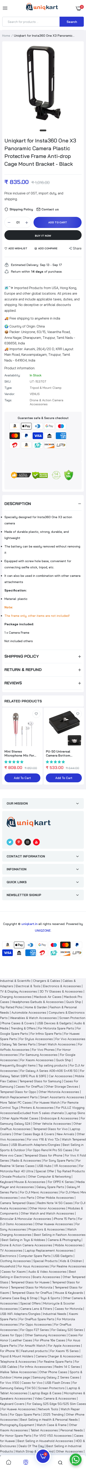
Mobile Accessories (69, 1245)
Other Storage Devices (61, 1087)
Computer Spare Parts (35, 1256)
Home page (22, 1377)
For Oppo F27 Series (34, 1330)
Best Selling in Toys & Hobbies (23, 1240)
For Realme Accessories (68, 1266)
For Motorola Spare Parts (56, 1028)
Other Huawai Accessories (54, 1224)
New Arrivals (65, 1134)
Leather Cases (21, 1340)
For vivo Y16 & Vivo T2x (43, 1139)
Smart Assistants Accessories (62, 1097)
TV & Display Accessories (18, 991)
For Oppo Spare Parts (25, 1414)
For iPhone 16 (9, 1351)
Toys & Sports (50, 1298)
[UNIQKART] (42, 8)
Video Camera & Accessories (55, 1398)
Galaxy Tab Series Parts (19, 1044)
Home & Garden (36, 1007)
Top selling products (52, 1065)
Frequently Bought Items (18, 1065)
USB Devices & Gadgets (54, 1023)
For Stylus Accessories (36, 1039)
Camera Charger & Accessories (58, 1356)
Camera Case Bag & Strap (19, 1298)
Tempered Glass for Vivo (50, 1129)
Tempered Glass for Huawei (30, 1282)
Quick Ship (73, 1002)
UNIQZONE (43, 931)
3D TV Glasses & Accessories (61, 991)
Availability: (12, 375)
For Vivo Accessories (70, 1039)
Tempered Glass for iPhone (43, 1155)
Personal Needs (71, 1430)
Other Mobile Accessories (55, 1198)
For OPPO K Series (61, 1182)
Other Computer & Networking (49, 1176)
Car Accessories (61, 1076)
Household (7, 1266)
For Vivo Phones (43, 1050)
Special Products (45, 1261)
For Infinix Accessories (36, 1367)
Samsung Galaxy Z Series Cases (55, 1377)
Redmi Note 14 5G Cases (55, 1203)
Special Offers (30, 1303)
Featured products (34, 1351)
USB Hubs (44, 1166)
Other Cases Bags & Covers (34, 1134)
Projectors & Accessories (46, 1229)
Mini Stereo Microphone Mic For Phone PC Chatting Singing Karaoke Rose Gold (20, 753)
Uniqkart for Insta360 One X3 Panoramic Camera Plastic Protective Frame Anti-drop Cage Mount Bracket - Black (40, 152)
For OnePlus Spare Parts (36, 1319)
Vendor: (9, 394)
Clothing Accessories (15, 1261)
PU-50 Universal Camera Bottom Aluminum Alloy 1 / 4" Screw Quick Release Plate (62, 753)
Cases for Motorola (68, 1309)
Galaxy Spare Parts (50, 1187)
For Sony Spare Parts (58, 1160)
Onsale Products (14, 1176)
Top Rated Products (71, 1171)
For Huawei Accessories (19, 1409)
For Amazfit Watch (32, 1346)
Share (77, 248)
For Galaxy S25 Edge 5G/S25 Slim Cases (56, 1404)
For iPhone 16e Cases (50, 1340)
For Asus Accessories (33, 1266)
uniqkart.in (29, 924)
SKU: (7, 381)
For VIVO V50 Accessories (53, 1436)
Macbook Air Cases (48, 997)
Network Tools (48, 1409)
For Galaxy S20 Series (67, 1330)
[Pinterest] (18, 842)
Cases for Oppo (11, 1335)
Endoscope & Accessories (59, 1118)
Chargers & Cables (46, 981)
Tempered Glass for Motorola (31, 1287)
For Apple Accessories (64, 1346)
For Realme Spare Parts (55, 1362)
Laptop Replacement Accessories (49, 1250)
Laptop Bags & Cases (46, 1393)
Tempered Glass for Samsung (40, 1081)
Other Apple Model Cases (20, 1118)
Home (6, 36)
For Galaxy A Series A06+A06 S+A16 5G (49, 1071)
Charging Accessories (16, 997)
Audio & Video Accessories (47, 1272)
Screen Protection (72, 1018)
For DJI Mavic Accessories (39, 1192)
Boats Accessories (46, 1277)
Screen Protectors (51, 1388)
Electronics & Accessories (62, 986)
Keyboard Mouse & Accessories (22, 1182)
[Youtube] (36, 842)
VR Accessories (65, 1166)
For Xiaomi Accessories (37, 1060)
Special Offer (45, 1171)
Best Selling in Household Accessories (45, 1441)
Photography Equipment (17, 1425)
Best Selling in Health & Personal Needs (49, 1420)
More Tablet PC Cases (16, 1102)
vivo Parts (27, 1198)
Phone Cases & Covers (18, 1023)
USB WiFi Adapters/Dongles (20, 1314)
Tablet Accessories (44, 1430)
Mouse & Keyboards (69, 1293)
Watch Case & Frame (52, 1425)
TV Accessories (11, 1250)
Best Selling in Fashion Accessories (60, 1235)
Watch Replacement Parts (19, 1097)
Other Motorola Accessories (59, 1092)
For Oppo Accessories (36, 1324)
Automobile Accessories (28, 1013)
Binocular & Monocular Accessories (25, 1219)
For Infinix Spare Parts (46, 1034)
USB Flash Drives (57, 1383)
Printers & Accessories (37, 1108)
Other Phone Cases (53, 1372)
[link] (36, 714)
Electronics (8, 1256)
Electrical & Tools (28, 986)
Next (78, 746)
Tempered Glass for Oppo (18, 1092)
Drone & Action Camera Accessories (26, 1245)
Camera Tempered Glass (17, 1203)
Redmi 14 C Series (67, 1367)
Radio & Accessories (26, 1160)
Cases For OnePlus (29, 1087)
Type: (8, 388)
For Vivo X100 (9, 1383)
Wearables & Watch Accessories (33, 1018)
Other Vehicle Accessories (52, 1124)
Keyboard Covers (12, 1404)
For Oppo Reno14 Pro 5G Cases (50, 1150)
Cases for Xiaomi (14, 1272)
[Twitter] (10, 842)
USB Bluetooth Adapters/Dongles (35, 1145)
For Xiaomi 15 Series (64, 1351)
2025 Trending (53, 1414)
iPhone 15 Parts (65, 1219)
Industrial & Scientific (15, 981)
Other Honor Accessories (47, 1208)
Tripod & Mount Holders (16, 1356)
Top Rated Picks (11, 1007)
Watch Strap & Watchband (34, 1451)
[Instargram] (27, 842)
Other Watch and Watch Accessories (47, 1213)
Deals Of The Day (31, 1446)
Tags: (8, 400)
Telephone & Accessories (18, 1362)
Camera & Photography (64, 1240)
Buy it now (43, 235)
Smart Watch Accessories (57, 1044)
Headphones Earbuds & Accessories (38, 1002)
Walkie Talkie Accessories (18, 1372)
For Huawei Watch (47, 1102)
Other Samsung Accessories (45, 1335)
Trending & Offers (23, 1028)
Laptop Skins (75, 1113)
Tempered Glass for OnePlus (32, 1293)
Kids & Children (71, 1261)
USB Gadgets (63, 1256)
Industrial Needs (54, 1314)
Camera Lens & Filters (36, 1309)
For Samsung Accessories (39, 1055)
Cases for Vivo (32, 1383)
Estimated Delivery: (25, 265)
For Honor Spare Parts (16, 1436)
